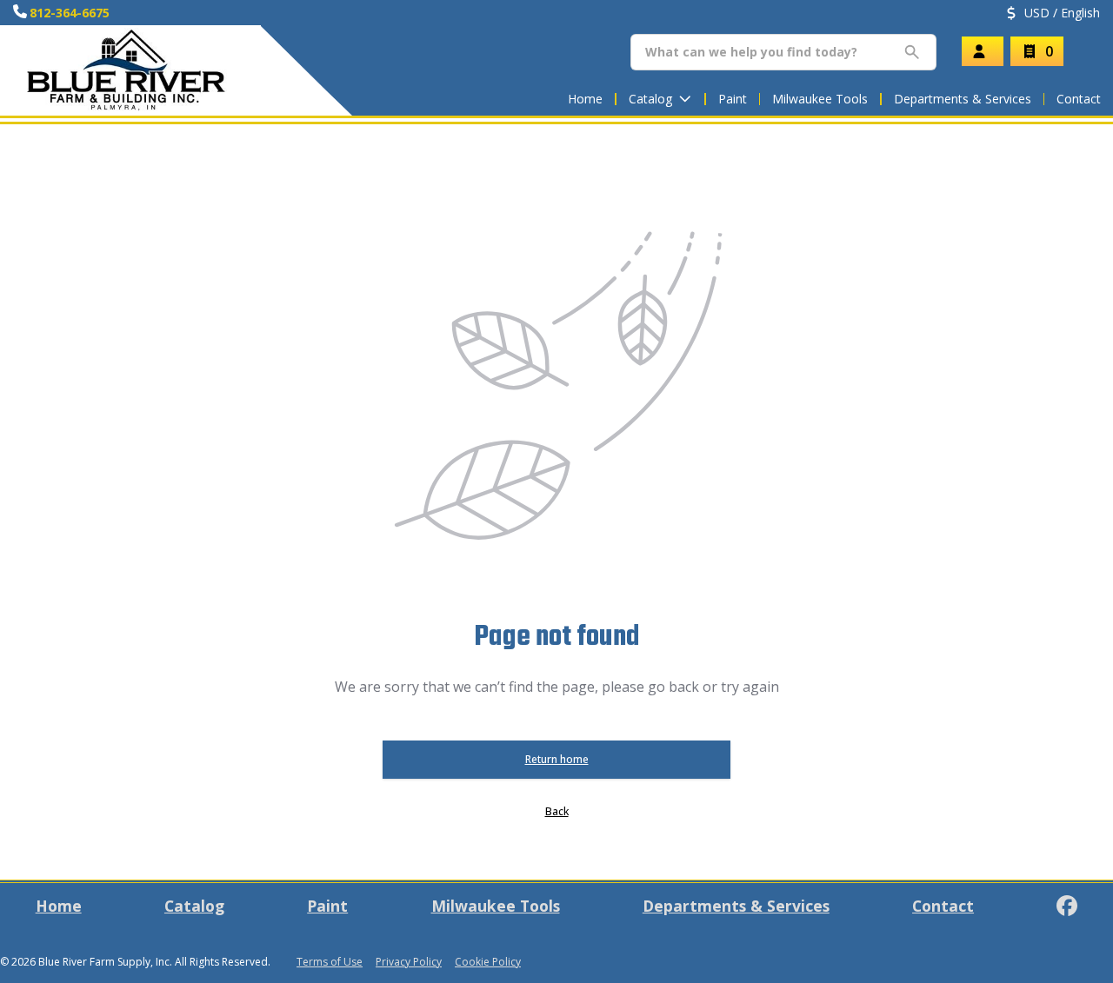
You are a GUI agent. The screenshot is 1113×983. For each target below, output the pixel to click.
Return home (557, 759)
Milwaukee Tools (820, 98)
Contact (1078, 98)
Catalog (194, 905)
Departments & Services (962, 98)
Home (585, 98)
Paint (732, 98)
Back (557, 811)
